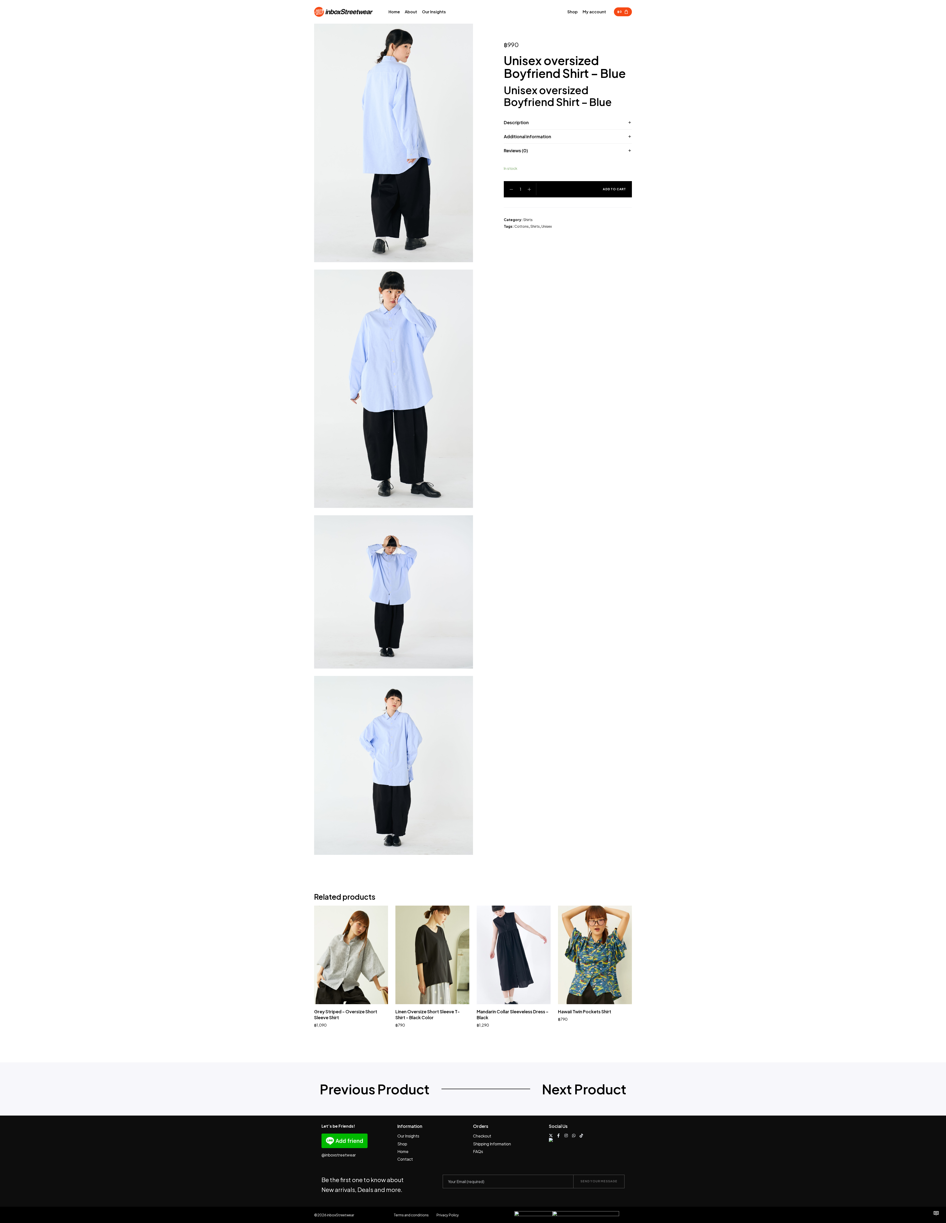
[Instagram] (566, 1135)
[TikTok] (581, 1135)
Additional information (527, 136)
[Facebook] (558, 1135)
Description (516, 122)
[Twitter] (551, 1135)
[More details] (936, 1213)
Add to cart (614, 189)
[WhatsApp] (574, 1135)
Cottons (521, 226)
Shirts (528, 219)
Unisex (546, 226)
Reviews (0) (516, 150)
